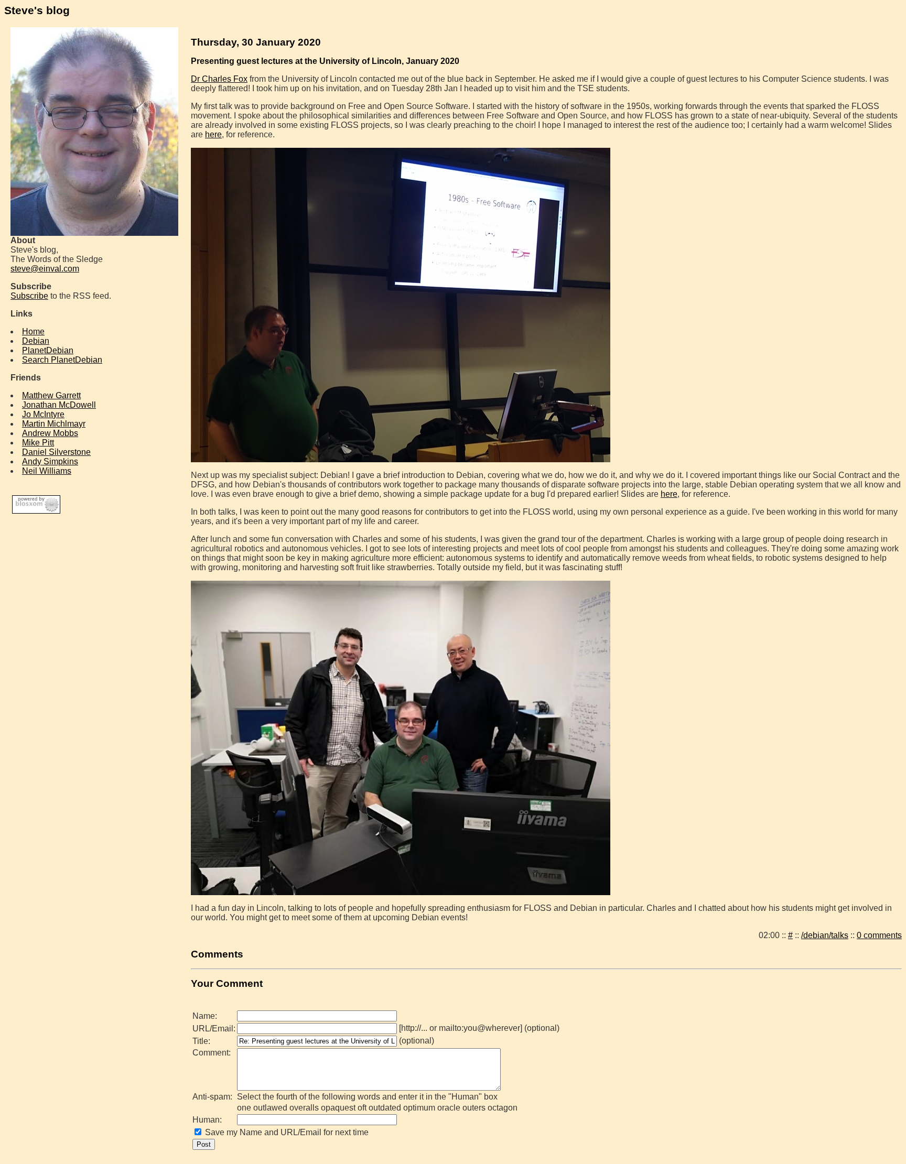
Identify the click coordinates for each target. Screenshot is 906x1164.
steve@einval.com (44, 268)
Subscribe (29, 295)
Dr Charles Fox (219, 78)
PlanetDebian (47, 350)
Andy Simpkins (50, 461)
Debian (35, 340)
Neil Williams (46, 470)
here (213, 134)
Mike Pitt (38, 442)
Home (33, 331)
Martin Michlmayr (53, 423)
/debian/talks (824, 935)
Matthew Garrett (51, 395)
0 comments (879, 935)
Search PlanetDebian (62, 359)
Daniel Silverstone (56, 452)
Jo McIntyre (43, 414)
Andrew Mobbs (50, 433)
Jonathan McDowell (59, 404)
